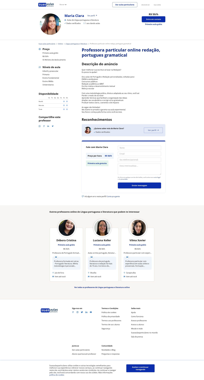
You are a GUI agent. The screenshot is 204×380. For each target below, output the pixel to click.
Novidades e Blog (108, 350)
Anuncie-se (145, 5)
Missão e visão (137, 328)
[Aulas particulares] (46, 7)
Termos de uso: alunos (111, 324)
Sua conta (157, 5)
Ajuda (133, 312)
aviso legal (157, 177)
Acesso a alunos (137, 324)
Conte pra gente (113, 196)
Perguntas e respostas (111, 354)
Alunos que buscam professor (84, 354)
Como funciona (137, 316)
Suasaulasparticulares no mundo (144, 332)
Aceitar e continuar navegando (140, 368)
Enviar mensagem (139, 185)
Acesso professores (139, 320)
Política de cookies (109, 312)
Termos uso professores (111, 320)
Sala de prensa (137, 337)
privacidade (124, 179)
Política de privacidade (111, 316)
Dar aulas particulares (124, 5)
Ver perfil (152, 130)
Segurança (106, 328)
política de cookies (56, 375)
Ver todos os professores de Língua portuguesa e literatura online (102, 287)
